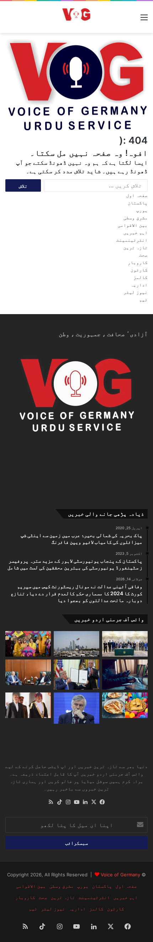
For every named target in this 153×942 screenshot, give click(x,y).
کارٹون (139, 270)
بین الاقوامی (133, 225)
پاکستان (138, 203)
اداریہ (139, 284)
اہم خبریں (135, 232)
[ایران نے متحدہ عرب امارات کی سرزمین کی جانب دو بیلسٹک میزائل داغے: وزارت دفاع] (76, 644)
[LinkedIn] (85, 802)
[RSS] (51, 802)
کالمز (140, 277)
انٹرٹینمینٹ (132, 240)
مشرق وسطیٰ (135, 217)
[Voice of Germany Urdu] (76, 16)
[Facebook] (102, 802)
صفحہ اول (137, 195)
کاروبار (138, 262)
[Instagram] (68, 802)
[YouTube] (76, 802)
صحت (143, 255)
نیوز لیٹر (135, 292)
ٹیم (143, 299)
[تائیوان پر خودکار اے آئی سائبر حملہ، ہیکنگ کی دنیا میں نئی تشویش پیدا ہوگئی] (125, 674)
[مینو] (144, 20)
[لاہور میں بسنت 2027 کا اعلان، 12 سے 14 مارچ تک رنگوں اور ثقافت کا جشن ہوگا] (28, 644)
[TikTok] (59, 802)
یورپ (142, 210)
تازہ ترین (135, 247)
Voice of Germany (120, 874)
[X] (93, 802)
